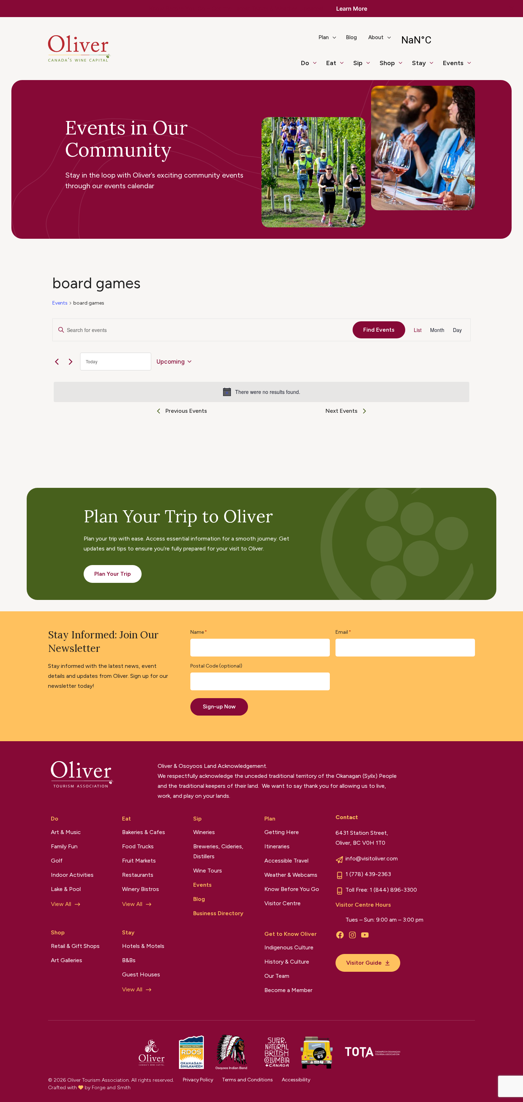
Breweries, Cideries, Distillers (218, 851)
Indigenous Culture (288, 947)
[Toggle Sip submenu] (371, 66)
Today (91, 361)
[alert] (261, 392)
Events (453, 63)
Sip (358, 63)
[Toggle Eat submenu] (345, 66)
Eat (331, 63)
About (376, 37)
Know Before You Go (291, 889)
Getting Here (281, 832)
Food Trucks (138, 846)
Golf (57, 860)
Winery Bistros (140, 889)
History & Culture (286, 961)
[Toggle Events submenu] (472, 66)
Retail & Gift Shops (75, 946)
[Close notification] (511, 8)
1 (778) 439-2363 (368, 874)
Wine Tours (207, 870)
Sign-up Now (219, 706)
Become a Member (288, 990)
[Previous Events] (56, 361)
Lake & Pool (66, 889)
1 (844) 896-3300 (393, 889)
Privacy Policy (198, 1080)
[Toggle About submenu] (392, 40)
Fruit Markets (139, 860)
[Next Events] (70, 361)
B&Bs (129, 960)
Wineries (204, 832)
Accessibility (296, 1080)
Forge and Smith (111, 1088)
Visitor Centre (282, 903)
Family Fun (64, 846)
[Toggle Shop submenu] (403, 66)
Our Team (276, 975)
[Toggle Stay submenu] (434, 66)
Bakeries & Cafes (143, 832)
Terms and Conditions (247, 1080)
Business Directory (218, 913)
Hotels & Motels (143, 946)
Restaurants (137, 874)
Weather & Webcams (290, 874)
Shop (387, 63)
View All (61, 904)
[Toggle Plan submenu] (337, 40)
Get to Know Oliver (290, 933)
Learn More (351, 8)
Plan (323, 37)
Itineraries (277, 846)
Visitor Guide (364, 962)
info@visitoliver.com (371, 858)
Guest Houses (141, 974)
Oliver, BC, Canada (435, 40)
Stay (419, 63)
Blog (351, 37)
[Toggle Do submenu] (318, 66)
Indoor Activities (72, 874)
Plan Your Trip (112, 573)
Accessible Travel (286, 860)
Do (305, 63)
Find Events (379, 329)
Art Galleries (66, 960)
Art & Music (66, 832)
